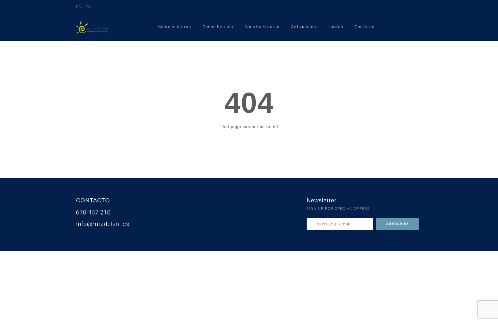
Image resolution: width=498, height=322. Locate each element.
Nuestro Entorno (262, 27)
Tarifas (335, 27)
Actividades (303, 27)
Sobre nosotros (174, 27)
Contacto (365, 27)
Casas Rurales (218, 27)
